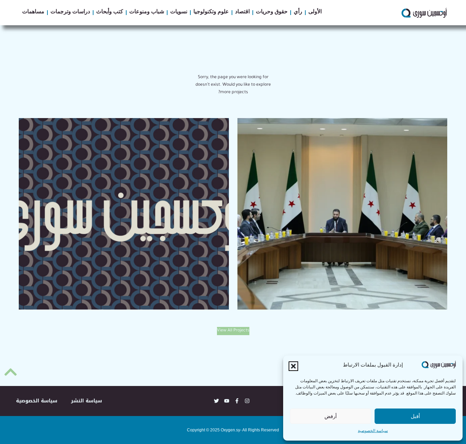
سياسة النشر (86, 400)
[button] (293, 366)
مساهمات (33, 12)
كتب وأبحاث (109, 12)
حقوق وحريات (272, 12)
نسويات (178, 12)
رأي (298, 12)
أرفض (330, 416)
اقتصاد (242, 12)
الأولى (315, 12)
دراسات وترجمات (70, 12)
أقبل (415, 416)
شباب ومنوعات (146, 12)
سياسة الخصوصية (373, 431)
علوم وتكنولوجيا (211, 12)
